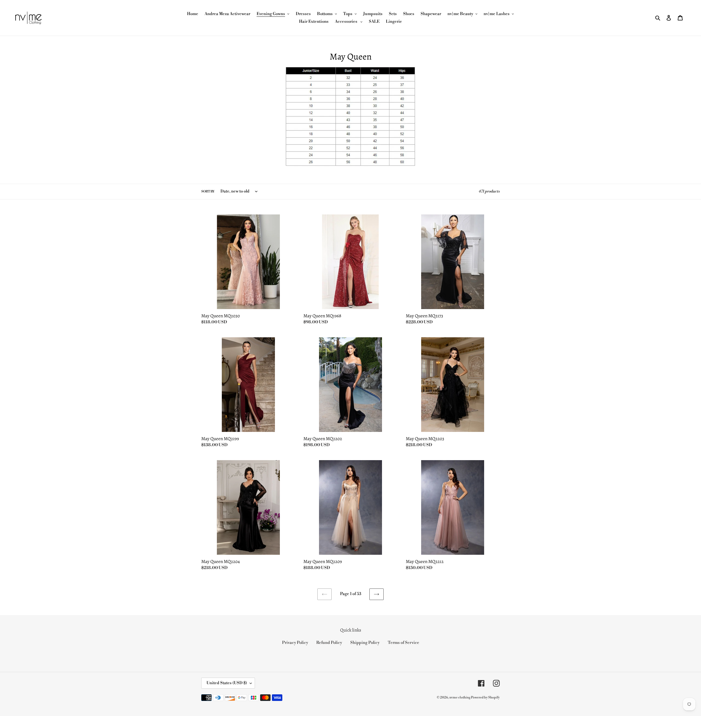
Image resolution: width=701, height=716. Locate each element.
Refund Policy (329, 642)
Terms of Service (403, 642)
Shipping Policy (365, 642)
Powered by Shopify (485, 697)
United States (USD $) (226, 683)
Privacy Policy (295, 642)
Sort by (208, 191)
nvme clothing (460, 697)
